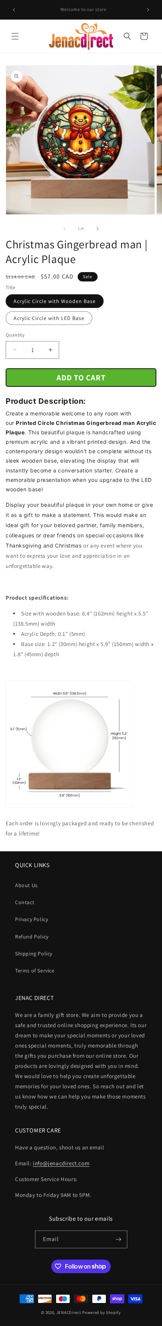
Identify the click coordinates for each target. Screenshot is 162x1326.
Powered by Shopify (101, 1312)
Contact (24, 902)
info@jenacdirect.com (61, 1163)
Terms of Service (35, 970)
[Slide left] (64, 228)
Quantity (15, 335)
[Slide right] (97, 228)
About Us (26, 885)
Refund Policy (32, 936)
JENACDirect (69, 1312)
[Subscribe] (118, 1239)
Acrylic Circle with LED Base (49, 318)
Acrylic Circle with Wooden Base (55, 301)
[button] (15, 36)
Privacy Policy (31, 919)
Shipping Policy (33, 953)
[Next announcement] (148, 10)
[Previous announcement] (14, 10)
